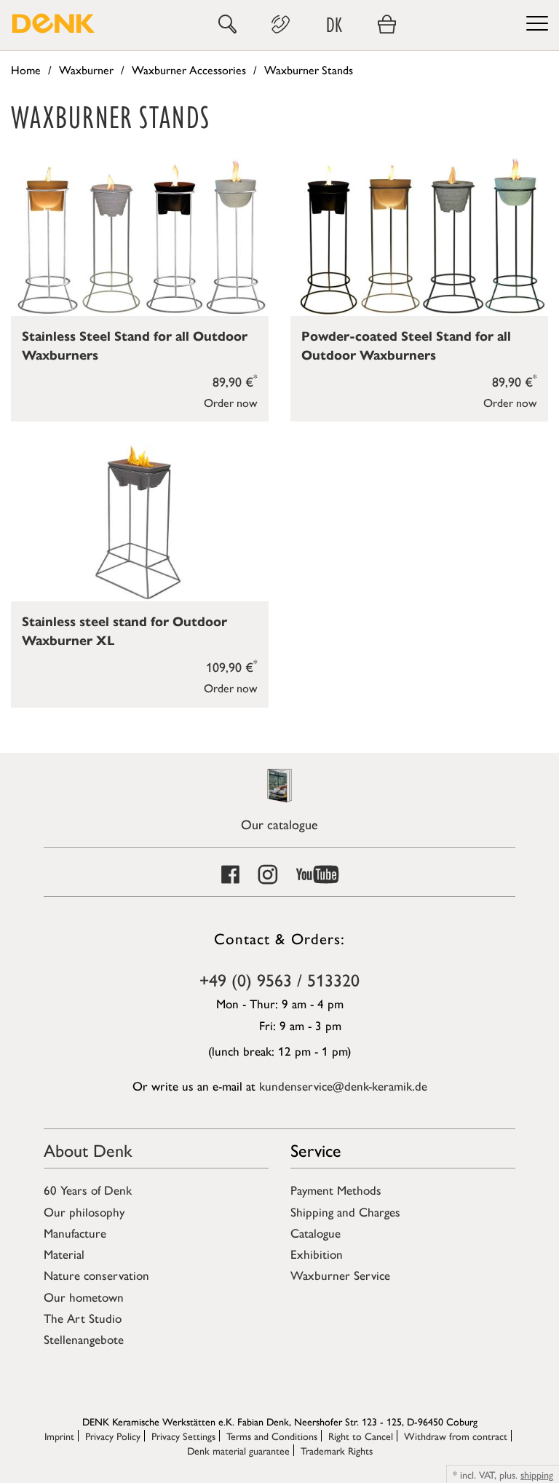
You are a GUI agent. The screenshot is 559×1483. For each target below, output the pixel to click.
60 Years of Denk (88, 1189)
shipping (536, 1474)
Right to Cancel (360, 1435)
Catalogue (315, 1232)
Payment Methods (335, 1189)
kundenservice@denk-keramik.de (343, 1085)
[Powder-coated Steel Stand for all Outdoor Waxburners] (419, 237)
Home (26, 69)
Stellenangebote (84, 1339)
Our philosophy (84, 1211)
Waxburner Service (340, 1275)
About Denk (88, 1149)
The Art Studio (83, 1317)
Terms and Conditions (271, 1435)
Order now (231, 402)
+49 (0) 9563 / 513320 (279, 979)
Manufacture (75, 1232)
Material (64, 1253)
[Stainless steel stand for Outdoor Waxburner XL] (140, 522)
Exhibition (316, 1253)
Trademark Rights (337, 1450)
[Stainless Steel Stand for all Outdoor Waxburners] (140, 237)
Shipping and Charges (345, 1211)
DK (334, 24)
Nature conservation (96, 1275)
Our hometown (84, 1296)
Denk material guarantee (238, 1450)
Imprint (59, 1435)
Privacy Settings (183, 1435)
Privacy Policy (112, 1435)
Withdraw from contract (455, 1435)
